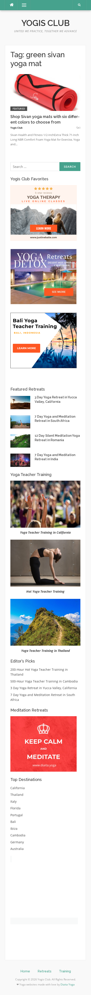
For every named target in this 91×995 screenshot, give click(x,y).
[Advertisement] (43, 894)
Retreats (44, 971)
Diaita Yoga (68, 984)
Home (25, 971)
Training (65, 971)
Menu (22, 5)
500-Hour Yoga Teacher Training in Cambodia (44, 681)
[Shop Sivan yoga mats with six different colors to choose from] (45, 92)
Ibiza (13, 828)
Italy (13, 801)
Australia (17, 849)
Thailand (16, 794)
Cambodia (17, 835)
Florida (15, 808)
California (17, 788)
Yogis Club (45, 23)
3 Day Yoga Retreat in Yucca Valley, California (43, 688)
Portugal (16, 815)
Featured (19, 108)
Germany (17, 842)
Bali (13, 822)
